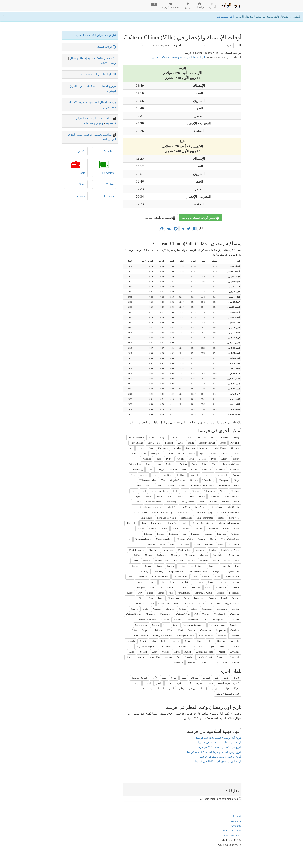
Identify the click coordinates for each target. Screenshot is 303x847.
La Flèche (199, 582)
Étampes (235, 598)
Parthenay (173, 534)
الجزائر (236, 678)
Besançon (169, 443)
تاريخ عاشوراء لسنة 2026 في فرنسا (220, 756)
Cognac (182, 609)
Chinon (134, 609)
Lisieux (159, 566)
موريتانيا (194, 678)
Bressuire (222, 636)
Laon (130, 577)
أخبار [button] (213, 7)
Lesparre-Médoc (176, 571)
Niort (128, 539)
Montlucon (168, 550)
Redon (226, 528)
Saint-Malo (185, 507)
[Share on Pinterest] (162, 228)
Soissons (179, 496)
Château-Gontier (133, 614)
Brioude (158, 630)
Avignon (221, 652)
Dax (210, 603)
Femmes (109, 195)
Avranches (234, 652)
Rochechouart (157, 523)
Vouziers (194, 480)
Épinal (224, 598)
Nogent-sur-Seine (185, 539)
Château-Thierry (201, 614)
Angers (163, 437)
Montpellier (156, 453)
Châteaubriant (193, 619)
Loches (170, 566)
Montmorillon (184, 550)
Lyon (154, 475)
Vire (163, 480)
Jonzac (173, 582)
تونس (225, 678)
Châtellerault (219, 614)
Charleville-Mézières (147, 619)
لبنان (164, 678)
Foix (171, 593)
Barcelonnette (166, 646)
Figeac (150, 593)
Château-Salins (183, 614)
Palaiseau (148, 534)
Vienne (171, 485)
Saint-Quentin (233, 507)
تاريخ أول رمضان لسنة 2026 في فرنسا (218, 737)
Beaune (236, 646)
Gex (160, 587)
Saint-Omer (217, 507)
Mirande (148, 555)
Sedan (236, 502)
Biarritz (152, 437)
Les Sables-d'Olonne (198, 571)
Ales (225, 662)
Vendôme (235, 491)
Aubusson (143, 652)
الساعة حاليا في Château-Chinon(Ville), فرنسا (178, 57)
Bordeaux (208, 475)
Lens (217, 577)
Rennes (194, 469)
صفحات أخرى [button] (171, 7)
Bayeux (212, 646)
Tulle (175, 491)
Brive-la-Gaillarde (231, 464)
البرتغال (192, 688)
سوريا (174, 678)
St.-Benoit (220, 469)
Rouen (158, 459)
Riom (143, 523)
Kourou (236, 475)
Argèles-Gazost (205, 657)
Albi (204, 662)
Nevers (236, 459)
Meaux (216, 561)
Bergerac (176, 641)
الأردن (154, 678)
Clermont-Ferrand (207, 443)
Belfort (143, 641)
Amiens (183, 464)
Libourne (135, 566)
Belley (164, 641)
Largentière (142, 577)
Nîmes (143, 453)
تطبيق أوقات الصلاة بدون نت (199, 217)
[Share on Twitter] (188, 228)
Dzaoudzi (206, 469)
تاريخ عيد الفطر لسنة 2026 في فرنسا (219, 742)
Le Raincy (144, 571)
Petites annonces (232, 830)
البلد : (237, 45)
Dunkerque (199, 598)
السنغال (148, 683)
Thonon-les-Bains (231, 496)
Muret (162, 544)
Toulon (181, 453)
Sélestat (148, 496)
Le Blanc (206, 577)
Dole (151, 598)
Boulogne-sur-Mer (185, 636)
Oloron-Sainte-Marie (230, 539)
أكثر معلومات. (226, 16)
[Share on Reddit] (176, 228)
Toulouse (173, 469)
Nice (184, 469)
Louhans (213, 566)
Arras (180, 443)
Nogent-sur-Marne (164, 539)
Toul (144, 491)
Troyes (215, 464)
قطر (189, 683)
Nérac (220, 544)
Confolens (139, 603)
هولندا (226, 688)
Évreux (130, 593)
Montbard (204, 555)
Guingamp (221, 587)
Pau (184, 534)
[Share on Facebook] (195, 228)
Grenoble (235, 448)
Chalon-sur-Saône (217, 625)
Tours (191, 459)
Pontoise (153, 528)
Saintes (221, 518)
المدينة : (177, 45)
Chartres (178, 619)
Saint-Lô (171, 507)
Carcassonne (205, 630)
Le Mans (235, 453)
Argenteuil (234, 657)
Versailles (146, 459)
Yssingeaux (224, 480)
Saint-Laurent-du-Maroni (196, 448)
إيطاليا (181, 688)
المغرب (206, 678)
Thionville (214, 496)
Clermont (170, 609)
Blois (210, 641)
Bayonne (224, 646)
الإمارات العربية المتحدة (228, 683)
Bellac (153, 641)
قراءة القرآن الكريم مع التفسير (93, 35)
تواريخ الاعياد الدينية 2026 (101, 86)
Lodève (181, 566)
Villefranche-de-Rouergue (202, 485)
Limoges (160, 469)
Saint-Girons (183, 512)
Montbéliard (218, 555)
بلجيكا (236, 688)
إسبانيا (204, 688)
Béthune (199, 641)
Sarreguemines (187, 502)
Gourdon (171, 587)
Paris (133, 475)
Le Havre (181, 475)
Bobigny (221, 641)
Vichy (133, 453)
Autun (177, 652)
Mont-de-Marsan (136, 550)
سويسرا (215, 688)
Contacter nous (232, 835)
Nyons (213, 539)
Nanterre (185, 544)
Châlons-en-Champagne (194, 625)
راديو (188, 7)
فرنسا (137, 683)
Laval (194, 577)
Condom (235, 609)
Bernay (187, 641)
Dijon (213, 459)
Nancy (158, 464)
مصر (183, 678)
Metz (148, 464)
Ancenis (141, 657)
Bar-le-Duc (182, 646)
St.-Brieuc (186, 437)
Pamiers (160, 534)
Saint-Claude (146, 518)
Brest (130, 448)
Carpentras (221, 630)
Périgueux (195, 534)
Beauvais (131, 641)
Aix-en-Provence (136, 437)
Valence (195, 491)
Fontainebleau (184, 593)
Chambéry (234, 625)
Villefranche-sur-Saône (229, 485)
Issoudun (152, 582)
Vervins (149, 485)
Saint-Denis (167, 475)
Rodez (184, 523)
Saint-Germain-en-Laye (162, 512)
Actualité (108, 151)
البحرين (199, 683)
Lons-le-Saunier (197, 566)
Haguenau (235, 587)
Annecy (236, 437)
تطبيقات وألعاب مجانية (158, 217)
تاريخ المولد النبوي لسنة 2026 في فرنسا (218, 761)
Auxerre (224, 459)
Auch (154, 652)
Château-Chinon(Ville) (214, 619)
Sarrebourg (171, 502)
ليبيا (216, 678)
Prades (165, 528)
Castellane (234, 630)
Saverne (225, 502)
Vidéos (110, 184)
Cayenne (144, 475)
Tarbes (223, 443)
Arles (131, 652)
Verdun (138, 485)
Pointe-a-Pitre (135, 464)
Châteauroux (165, 614)
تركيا (151, 688)
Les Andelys (158, 571)
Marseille (194, 475)
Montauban (190, 555)
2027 (79, 74)
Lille (149, 469)
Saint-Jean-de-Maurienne (228, 512)
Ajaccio (202, 453)
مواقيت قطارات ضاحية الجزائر (94, 118)
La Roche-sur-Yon (160, 577)
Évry (140, 593)
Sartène (202, 502)
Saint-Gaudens (140, 512)
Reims (204, 464)
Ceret (165, 625)
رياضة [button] (200, 7)
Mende (227, 561)
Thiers (202, 496)
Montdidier (154, 550)
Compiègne (222, 609)
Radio (82, 172)
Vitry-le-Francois (177, 480)
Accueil (237, 816)
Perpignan (234, 443)
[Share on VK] (169, 228)
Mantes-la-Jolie (162, 561)
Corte (151, 603)
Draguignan (173, 598)
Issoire (140, 582)
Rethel (236, 528)
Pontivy (140, 528)
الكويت (179, 683)
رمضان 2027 (108, 63)
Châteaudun (234, 619)
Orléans (180, 459)
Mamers (146, 561)
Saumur (213, 502)
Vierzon (182, 485)
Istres (162, 582)
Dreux (186, 598)
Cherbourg (163, 448)
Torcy (134, 491)
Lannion (235, 582)
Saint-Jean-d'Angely (203, 512)
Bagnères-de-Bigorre (146, 646)
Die (218, 603)
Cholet (145, 609)
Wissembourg (208, 480)
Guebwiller (196, 587)
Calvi (180, 630)
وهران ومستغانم (93, 123)
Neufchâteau (233, 544)
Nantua (196, 544)
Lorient (140, 448)
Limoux (147, 566)
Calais (194, 464)
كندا (142, 688)
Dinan (141, 598)
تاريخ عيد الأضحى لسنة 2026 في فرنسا (218, 747)
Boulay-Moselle (141, 636)
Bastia (192, 453)
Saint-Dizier (186, 518)
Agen (213, 453)
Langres (223, 582)
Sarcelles (137, 502)
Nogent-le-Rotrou (143, 539)
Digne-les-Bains (232, 603)
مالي (168, 683)
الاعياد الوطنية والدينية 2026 (100, 74)
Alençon (214, 662)
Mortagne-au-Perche (230, 550)
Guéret (208, 587)
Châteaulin (150, 614)
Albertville (192, 662)
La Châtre (185, 582)
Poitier (174, 437)
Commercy (207, 609)
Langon (211, 582)
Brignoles (146, 630)
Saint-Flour (234, 518)
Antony (168, 657)
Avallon (187, 652)
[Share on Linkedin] (182, 228)
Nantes (224, 453)
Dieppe (169, 459)
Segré (137, 496)
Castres (155, 625)
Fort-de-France (219, 448)
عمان (210, 683)
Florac (161, 593)
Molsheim (161, 555)
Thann (191, 496)
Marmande (178, 561)
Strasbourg (138, 469)
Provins (186, 528)
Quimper (198, 528)
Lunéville (226, 566)
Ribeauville (131, 523)
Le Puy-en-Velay (231, 577)
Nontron (201, 539)
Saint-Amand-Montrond (228, 523)
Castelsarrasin (141, 625)
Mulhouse (170, 464)
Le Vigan (216, 571)
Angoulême (155, 657)
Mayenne (204, 561)
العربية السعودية (139, 678)
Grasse (183, 587)
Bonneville (234, 641)
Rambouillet (212, 528)
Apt (178, 657)
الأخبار (81, 151)
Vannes (223, 491)
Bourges (202, 459)
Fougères (141, 587)
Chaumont (234, 614)
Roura (213, 437)
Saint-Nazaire (201, 507)
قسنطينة (110, 123)
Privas (175, 528)
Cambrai (191, 630)
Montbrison (234, 555)
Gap (152, 587)
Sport (82, 184)
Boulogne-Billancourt (162, 636)
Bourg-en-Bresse (206, 636)
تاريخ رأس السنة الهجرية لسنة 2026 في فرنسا (214, 752)
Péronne (208, 534)
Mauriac (191, 561)
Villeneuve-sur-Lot (147, 480)
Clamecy (157, 609)
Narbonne (209, 544)
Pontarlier (235, 534)
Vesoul (160, 485)
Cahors (170, 630)
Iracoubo (177, 448)
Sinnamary (201, 437)
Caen (151, 448)
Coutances (188, 603)
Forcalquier (234, 593)
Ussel (185, 491)
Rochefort (172, 523)
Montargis (175, 555)
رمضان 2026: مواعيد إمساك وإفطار (91, 58)
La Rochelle (222, 475)
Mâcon (135, 561)
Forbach (220, 593)
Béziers (170, 453)
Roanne (224, 437)
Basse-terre (234, 469)
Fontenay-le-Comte (203, 593)
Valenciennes (209, 491)
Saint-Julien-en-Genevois (151, 507)
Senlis (159, 496)
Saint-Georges (154, 443)
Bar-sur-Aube (198, 646)
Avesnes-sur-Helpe (204, 652)
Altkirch (235, 662)
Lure (237, 566)
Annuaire (236, 825)
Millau (137, 555)
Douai (160, 598)
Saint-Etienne (137, 443)
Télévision (108, 172)
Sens (169, 496)
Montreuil (200, 550)
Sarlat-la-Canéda (153, 502)
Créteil (201, 603)
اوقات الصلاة (105, 46)
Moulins (151, 544)
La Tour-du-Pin (180, 577)
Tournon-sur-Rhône (159, 491)
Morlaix (212, 550)
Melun (191, 443)
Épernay (212, 598)
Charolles (165, 619)
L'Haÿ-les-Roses (232, 571)
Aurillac (165, 652)
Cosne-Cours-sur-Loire (168, 603)
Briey (134, 630)
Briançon (235, 636)
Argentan (221, 657)
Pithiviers (221, 534)
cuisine (81, 195)
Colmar (194, 609)
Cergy (175, 625)
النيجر (159, 683)
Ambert (129, 657)
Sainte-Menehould (205, 518)
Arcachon (189, 657)
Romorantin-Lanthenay (202, 523)
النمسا (161, 688)
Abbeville (178, 662)
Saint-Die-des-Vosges (166, 518)
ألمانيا (171, 688)
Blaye (236, 480)
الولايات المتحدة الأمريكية (227, 694)
